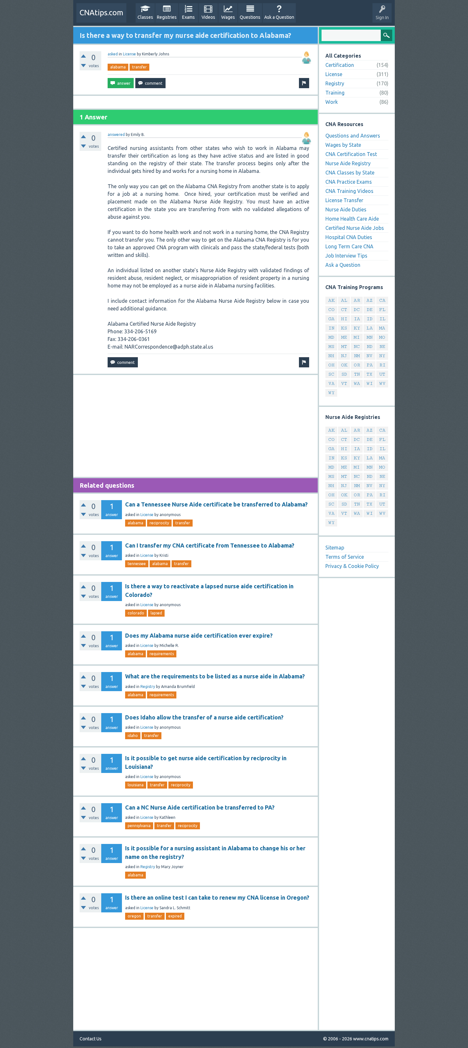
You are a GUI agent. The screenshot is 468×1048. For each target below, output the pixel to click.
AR (357, 300)
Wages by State (343, 145)
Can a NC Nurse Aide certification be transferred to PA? (199, 807)
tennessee (137, 564)
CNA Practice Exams (348, 182)
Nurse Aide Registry (348, 163)
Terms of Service (344, 557)
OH (331, 365)
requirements (162, 654)
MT (344, 346)
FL (382, 309)
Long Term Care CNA (349, 246)
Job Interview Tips (346, 255)
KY (357, 328)
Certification (339, 65)
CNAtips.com (101, 12)
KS (344, 328)
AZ (369, 300)
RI (382, 365)
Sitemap (334, 547)
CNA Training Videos (349, 191)
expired (175, 916)
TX (369, 374)
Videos (208, 17)
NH (331, 355)
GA (331, 319)
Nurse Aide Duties (345, 209)
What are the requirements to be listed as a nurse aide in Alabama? (215, 676)
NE (382, 346)
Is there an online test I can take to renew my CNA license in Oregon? (217, 897)
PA (369, 365)
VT (344, 383)
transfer (139, 67)
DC (357, 309)
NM (357, 355)
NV (369, 355)
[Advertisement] (195, 426)
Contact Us (91, 1038)
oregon (134, 916)
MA (382, 328)
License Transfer (344, 200)
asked (113, 54)
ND (369, 346)
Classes (145, 17)
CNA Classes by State (349, 172)
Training (334, 93)
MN (369, 337)
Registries (167, 17)
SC (331, 374)
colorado (136, 613)
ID (369, 319)
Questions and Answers (352, 135)
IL (382, 319)
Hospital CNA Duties (348, 237)
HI (344, 319)
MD (331, 337)
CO (331, 309)
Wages (228, 17)
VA (331, 383)
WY (331, 392)
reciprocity (159, 523)
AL (344, 300)
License (129, 54)
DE (369, 309)
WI (369, 383)
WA (357, 383)
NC (357, 346)
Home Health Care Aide (352, 219)
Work (331, 102)
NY (382, 355)
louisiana (136, 785)
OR (357, 365)
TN (357, 374)
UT (382, 374)
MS (331, 346)
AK (331, 300)
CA (382, 300)
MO (382, 337)
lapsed (156, 613)
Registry (147, 686)
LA (369, 328)
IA (357, 319)
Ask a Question (279, 17)
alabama (118, 67)
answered (116, 134)
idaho (133, 735)
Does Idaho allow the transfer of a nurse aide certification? (204, 717)
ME (344, 337)
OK (344, 365)
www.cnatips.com (370, 1038)
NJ (344, 355)
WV (382, 383)
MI (357, 337)
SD (344, 374)
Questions (250, 17)
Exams (188, 17)
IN (331, 328)
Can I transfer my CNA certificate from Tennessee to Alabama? (209, 545)
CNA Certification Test (351, 154)
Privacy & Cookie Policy (352, 566)
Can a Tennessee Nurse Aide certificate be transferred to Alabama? (216, 504)
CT (344, 309)
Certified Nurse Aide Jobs (354, 228)
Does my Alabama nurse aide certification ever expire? (199, 635)
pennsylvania (139, 826)
